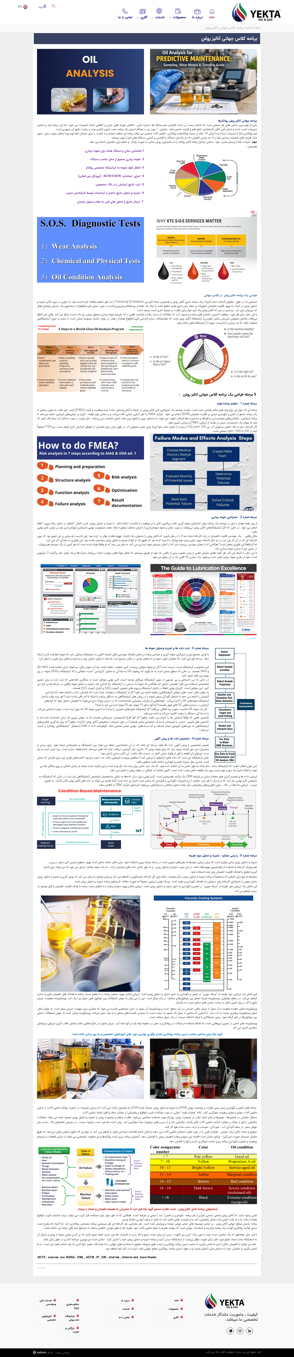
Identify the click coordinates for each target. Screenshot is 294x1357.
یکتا (257, 27)
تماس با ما (124, 1317)
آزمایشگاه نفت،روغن (72, 1318)
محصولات (174, 1309)
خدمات (126, 1309)
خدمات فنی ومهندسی (48, 1302)
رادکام (50, 1353)
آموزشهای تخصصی (49, 1318)
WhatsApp (230, 1330)
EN (20, 6)
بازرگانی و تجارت (72, 1330)
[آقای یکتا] (253, 11)
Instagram (240, 1330)
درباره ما (125, 1300)
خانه (249, 27)
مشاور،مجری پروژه (72, 1306)
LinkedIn (249, 1330)
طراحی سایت (62, 1353)
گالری (176, 1317)
